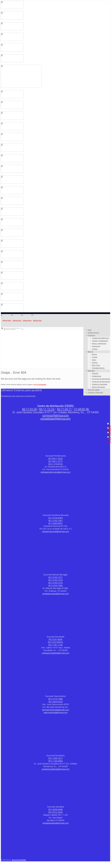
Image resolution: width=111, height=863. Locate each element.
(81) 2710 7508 (55, 699)
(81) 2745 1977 (55, 577)
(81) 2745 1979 (55, 583)
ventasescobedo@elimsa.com (55, 653)
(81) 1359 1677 (55, 758)
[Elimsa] (21, 320)
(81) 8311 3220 (55, 458)
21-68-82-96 (81, 409)
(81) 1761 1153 (55, 645)
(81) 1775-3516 (55, 464)
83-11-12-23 (47, 409)
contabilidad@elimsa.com (55, 418)
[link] (22, 329)
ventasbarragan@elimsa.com (55, 593)
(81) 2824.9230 (55, 701)
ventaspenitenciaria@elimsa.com (55, 472)
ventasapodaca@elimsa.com (55, 823)
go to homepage (40, 385)
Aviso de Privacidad (19, 860)
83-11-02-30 (29, 409)
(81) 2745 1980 (55, 585)
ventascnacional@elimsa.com (55, 531)
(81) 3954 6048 (55, 809)
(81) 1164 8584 (55, 761)
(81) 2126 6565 (55, 518)
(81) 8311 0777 (55, 461)
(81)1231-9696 (55, 639)
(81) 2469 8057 (55, 523)
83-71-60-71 (64, 409)
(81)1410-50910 (55, 642)
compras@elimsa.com (55, 415)
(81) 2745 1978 (55, 580)
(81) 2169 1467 (55, 520)
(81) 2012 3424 (55, 812)
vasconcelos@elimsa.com (56, 712)
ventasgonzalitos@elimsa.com (55, 769)
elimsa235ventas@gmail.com (55, 710)
